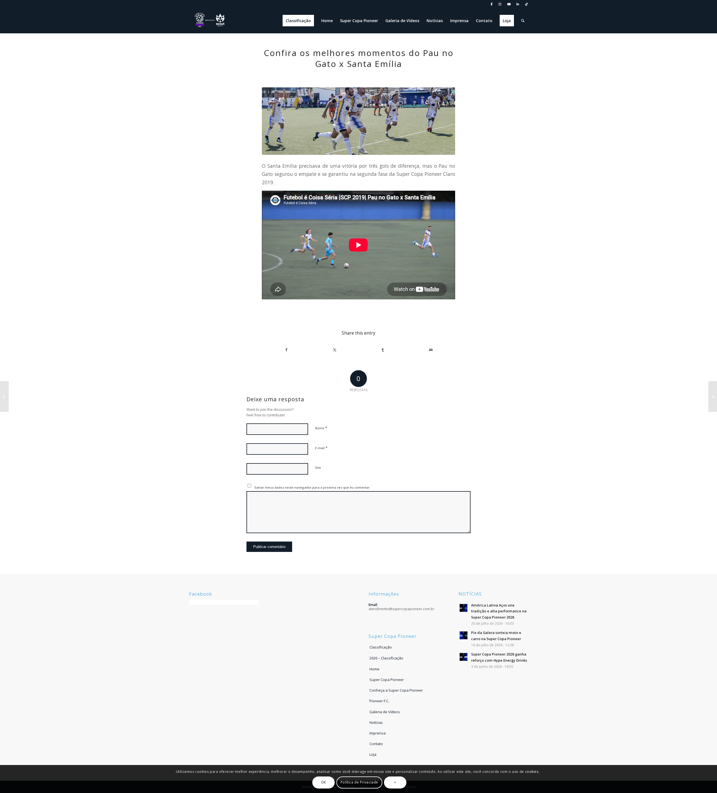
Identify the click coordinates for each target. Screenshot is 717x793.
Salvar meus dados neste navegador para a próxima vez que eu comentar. (312, 487)
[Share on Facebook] (286, 349)
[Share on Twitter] (334, 349)
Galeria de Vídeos (384, 711)
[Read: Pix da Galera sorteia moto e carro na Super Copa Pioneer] (463, 635)
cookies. (532, 771)
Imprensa (377, 733)
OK (323, 782)
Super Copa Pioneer (386, 679)
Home (374, 668)
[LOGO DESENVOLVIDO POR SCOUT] (210, 20)
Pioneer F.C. (379, 700)
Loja (372, 754)
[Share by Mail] (431, 349)
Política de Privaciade (359, 782)
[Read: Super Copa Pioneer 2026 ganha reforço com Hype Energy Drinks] (463, 657)
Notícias (376, 722)
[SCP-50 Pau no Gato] (358, 121)
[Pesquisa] (523, 20)
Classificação (380, 647)
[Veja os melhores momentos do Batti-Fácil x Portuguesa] (4, 396)
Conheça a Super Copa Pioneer (396, 690)
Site (318, 467)
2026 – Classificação (386, 658)
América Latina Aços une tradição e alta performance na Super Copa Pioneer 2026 (499, 611)
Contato (376, 743)
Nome (321, 427)
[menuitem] (492, 4)
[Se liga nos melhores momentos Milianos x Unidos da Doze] (712, 396)
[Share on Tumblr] (383, 349)
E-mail (321, 447)
